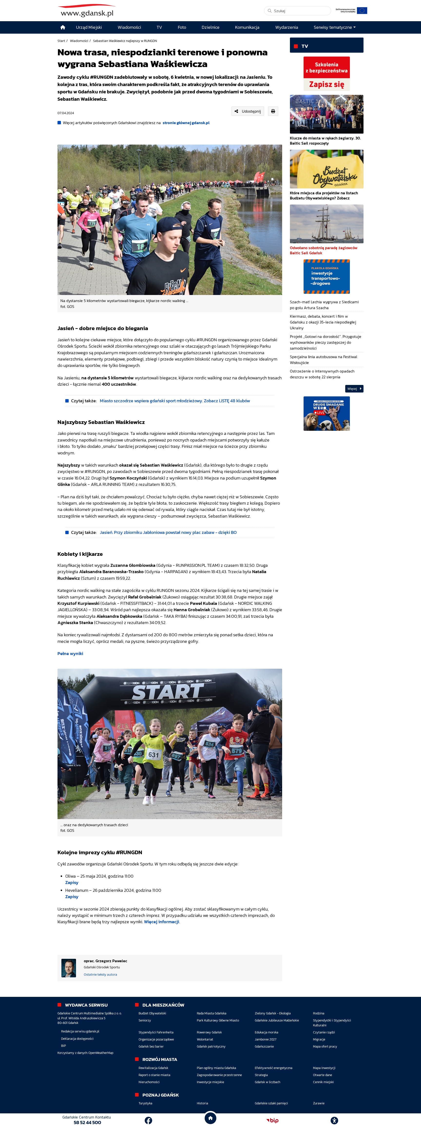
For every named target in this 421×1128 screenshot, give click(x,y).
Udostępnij (251, 111)
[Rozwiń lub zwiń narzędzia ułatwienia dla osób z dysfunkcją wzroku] (334, 1120)
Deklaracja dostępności (77, 1038)
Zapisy (71, 882)
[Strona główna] (62, 27)
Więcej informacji (161, 922)
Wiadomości (79, 40)
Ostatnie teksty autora (100, 974)
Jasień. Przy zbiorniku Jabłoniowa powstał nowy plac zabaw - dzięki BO (168, 532)
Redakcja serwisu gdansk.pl (80, 1031)
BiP (63, 1045)
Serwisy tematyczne (333, 27)
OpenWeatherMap (100, 1052)
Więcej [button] (352, 388)
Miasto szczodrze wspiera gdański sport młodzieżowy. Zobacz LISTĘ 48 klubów (175, 401)
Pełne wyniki (70, 653)
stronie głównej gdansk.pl (186, 123)
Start (61, 40)
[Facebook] (148, 1120)
